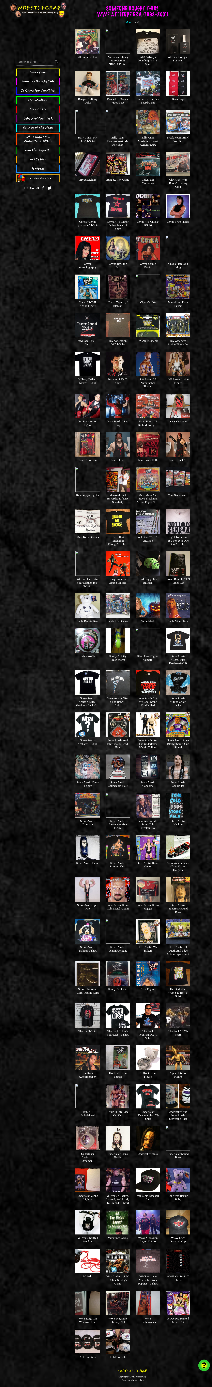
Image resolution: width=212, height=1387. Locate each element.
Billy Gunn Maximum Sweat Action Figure (148, 141)
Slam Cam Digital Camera (147, 657)
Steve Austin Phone (87, 863)
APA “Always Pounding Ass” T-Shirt (148, 60)
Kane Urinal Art (178, 459)
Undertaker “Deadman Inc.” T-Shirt (148, 1115)
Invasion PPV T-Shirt (117, 381)
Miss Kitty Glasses (88, 537)
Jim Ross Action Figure (87, 423)
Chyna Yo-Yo (148, 302)
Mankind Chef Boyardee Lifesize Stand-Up (117, 498)
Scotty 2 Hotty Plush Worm (117, 657)
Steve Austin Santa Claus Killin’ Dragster (178, 866)
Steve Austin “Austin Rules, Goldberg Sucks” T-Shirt (87, 703)
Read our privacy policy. (133, 1380)
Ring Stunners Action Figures (117, 580)
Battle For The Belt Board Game (148, 100)
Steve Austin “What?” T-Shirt (87, 742)
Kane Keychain (88, 459)
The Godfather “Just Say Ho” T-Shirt (178, 992)
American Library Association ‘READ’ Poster (117, 60)
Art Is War (38, 159)
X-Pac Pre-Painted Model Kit (178, 1320)
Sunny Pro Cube (117, 989)
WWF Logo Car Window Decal (87, 1320)
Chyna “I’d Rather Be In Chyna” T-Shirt (117, 225)
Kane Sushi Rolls (148, 459)
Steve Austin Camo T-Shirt (87, 784)
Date (137, 21)
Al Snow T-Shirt (87, 57)
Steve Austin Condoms (147, 784)
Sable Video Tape (178, 621)
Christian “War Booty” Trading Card (178, 183)
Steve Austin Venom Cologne (117, 948)
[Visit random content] (204, 1365)
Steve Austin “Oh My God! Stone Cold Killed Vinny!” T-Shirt (148, 703)
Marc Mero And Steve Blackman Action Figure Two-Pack (148, 500)
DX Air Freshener (148, 340)
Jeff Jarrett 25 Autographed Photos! (148, 383)
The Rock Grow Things (118, 1075)
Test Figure (148, 989)
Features (37, 169)
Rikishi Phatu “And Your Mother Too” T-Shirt (87, 582)
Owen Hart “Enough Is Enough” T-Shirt (117, 540)
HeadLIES (38, 109)
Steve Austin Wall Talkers (147, 948)
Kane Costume (178, 421)
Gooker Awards (39, 178)
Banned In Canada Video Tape (117, 100)
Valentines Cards (118, 1237)
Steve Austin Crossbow (87, 822)
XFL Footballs (117, 1357)
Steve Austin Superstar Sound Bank (178, 908)
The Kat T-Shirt (87, 1031)
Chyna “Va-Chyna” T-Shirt (148, 223)
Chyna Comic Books (148, 265)
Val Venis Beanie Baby (178, 1197)
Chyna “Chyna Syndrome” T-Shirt (88, 223)
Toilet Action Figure (148, 1075)
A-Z (128, 21)
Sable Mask (148, 621)
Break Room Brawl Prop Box (178, 139)
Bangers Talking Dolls (87, 100)
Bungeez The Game (117, 179)
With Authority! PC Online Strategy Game (117, 1280)
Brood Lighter (87, 179)
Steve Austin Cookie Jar (178, 784)
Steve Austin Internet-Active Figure (118, 824)
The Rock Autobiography (87, 1075)
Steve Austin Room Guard (148, 864)
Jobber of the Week (38, 118)
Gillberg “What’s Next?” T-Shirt (88, 381)
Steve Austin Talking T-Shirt (88, 948)
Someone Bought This (38, 81)
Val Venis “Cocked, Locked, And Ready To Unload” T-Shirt (117, 1199)
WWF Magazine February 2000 (117, 1320)
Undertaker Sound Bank (178, 1155)
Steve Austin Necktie (178, 822)
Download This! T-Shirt (88, 342)
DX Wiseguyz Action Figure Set (178, 342)
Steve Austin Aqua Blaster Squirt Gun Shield (178, 744)
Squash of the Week (38, 128)
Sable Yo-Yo (87, 656)
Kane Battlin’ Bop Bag (117, 423)
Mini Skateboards (178, 495)
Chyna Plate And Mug (178, 265)
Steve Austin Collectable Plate (118, 784)
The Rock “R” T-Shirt (178, 1032)
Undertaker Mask (148, 1153)
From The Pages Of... (38, 150)
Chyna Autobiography (87, 265)
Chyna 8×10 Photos (178, 221)
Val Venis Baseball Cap (148, 1197)
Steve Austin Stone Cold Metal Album (118, 906)
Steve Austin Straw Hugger (148, 906)
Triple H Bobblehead (88, 1113)
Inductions (38, 72)
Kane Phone (118, 459)
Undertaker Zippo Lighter (87, 1197)
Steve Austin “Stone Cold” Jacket (178, 702)
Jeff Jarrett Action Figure (178, 381)
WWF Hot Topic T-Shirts (178, 1278)
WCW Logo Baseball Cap (178, 1239)
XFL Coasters (88, 1357)
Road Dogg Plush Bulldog (148, 580)
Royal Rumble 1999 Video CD (178, 580)
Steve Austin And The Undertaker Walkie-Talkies (148, 744)
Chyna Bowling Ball (118, 265)
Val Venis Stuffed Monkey (87, 1239)
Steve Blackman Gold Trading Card (88, 990)
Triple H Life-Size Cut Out (117, 1113)
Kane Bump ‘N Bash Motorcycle (148, 423)
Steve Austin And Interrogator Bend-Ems (118, 744)
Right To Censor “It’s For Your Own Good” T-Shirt (178, 540)
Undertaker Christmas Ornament (87, 1157)
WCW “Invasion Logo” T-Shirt (148, 1239)
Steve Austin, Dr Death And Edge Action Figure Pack (178, 950)
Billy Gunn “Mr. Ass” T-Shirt (87, 139)
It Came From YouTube (38, 90)
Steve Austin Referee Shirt (118, 864)
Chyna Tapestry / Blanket (118, 304)
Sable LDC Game (118, 621)
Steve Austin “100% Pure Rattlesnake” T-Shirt (178, 661)
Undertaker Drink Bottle (117, 1155)
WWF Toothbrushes (148, 1320)
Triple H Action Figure (178, 1075)
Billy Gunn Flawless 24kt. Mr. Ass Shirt (118, 141)
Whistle (87, 1276)
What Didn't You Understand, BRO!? (38, 139)
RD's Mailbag (38, 100)
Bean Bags (178, 99)
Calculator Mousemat (148, 181)
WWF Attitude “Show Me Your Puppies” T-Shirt (148, 1280)
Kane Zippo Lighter (87, 495)
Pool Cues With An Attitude (148, 538)
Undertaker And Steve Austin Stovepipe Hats (178, 1115)
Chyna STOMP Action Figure (87, 304)
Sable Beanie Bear (87, 621)
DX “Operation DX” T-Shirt (118, 342)
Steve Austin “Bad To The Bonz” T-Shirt (117, 702)
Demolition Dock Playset (178, 304)
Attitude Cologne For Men (178, 58)
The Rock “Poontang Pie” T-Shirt (147, 1034)
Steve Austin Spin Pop (87, 906)
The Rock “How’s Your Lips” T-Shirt (118, 1032)
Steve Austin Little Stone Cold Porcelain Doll (148, 824)
